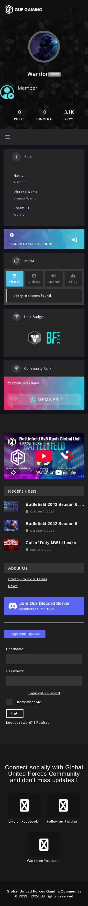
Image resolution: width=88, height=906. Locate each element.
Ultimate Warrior (25, 198)
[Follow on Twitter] (63, 805)
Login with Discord (25, 633)
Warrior (19, 182)
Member (27, 88)
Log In (15, 713)
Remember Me (29, 702)
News (13, 586)
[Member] (7, 92)
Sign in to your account (31, 244)
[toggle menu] (7, 137)
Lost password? (19, 722)
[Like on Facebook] (24, 805)
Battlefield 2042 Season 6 (51, 524)
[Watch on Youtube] (44, 844)
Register (43, 722)
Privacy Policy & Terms (27, 579)
